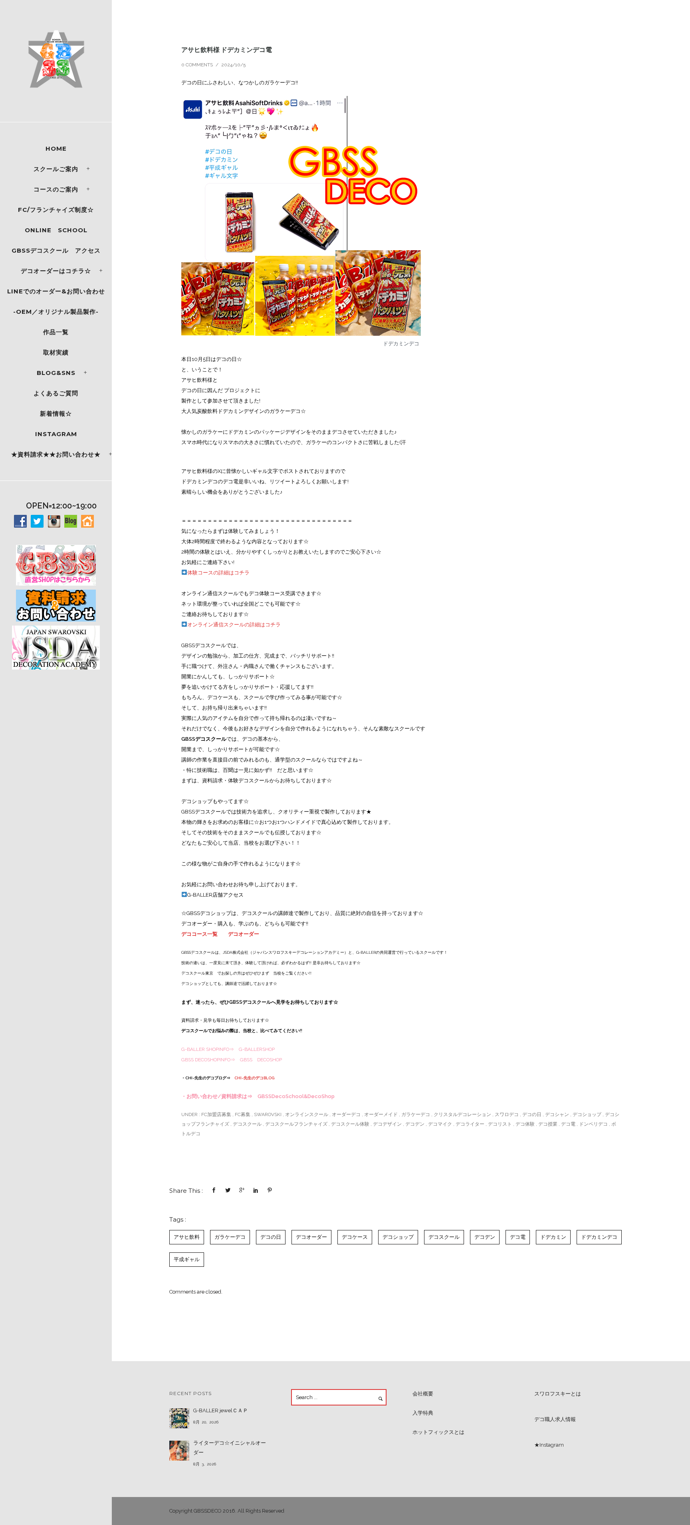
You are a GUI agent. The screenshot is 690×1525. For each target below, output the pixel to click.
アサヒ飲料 (187, 1237)
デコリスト (500, 1124)
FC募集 (242, 1114)
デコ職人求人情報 (555, 1419)
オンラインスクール (306, 1114)
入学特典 (422, 1413)
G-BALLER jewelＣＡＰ (220, 1410)
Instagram (56, 434)
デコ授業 (547, 1124)
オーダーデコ (346, 1114)
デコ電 (568, 1124)
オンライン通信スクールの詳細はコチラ (234, 625)
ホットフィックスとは (438, 1432)
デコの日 (531, 1114)
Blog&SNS (56, 373)
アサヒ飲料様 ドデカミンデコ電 (226, 50)
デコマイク (440, 1124)
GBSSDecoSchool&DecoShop (296, 1096)
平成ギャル (187, 1259)
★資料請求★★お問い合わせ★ (56, 454)
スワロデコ (507, 1114)
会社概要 (422, 1394)
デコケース (355, 1237)
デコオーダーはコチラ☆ (56, 271)
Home (56, 148)
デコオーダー (243, 934)
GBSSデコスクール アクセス (56, 250)
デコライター (470, 1124)
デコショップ (587, 1114)
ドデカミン (553, 1237)
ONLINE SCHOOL (56, 230)
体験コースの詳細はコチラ (218, 573)
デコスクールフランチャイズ (296, 1124)
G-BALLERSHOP (257, 1049)
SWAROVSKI (268, 1114)
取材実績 (56, 352)
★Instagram (549, 1445)
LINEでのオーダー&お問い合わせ (56, 291)
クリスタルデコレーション (462, 1114)
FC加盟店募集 (215, 1114)
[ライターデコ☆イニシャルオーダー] (179, 1451)
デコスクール (247, 1124)
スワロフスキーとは (557, 1394)
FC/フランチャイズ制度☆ (56, 209)
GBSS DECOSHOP (261, 1060)
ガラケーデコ (415, 1114)
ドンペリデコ (593, 1124)
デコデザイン (387, 1124)
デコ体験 (525, 1124)
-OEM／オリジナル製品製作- (56, 311)
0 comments (197, 65)
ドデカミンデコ (599, 1237)
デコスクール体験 (350, 1124)
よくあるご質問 (56, 393)
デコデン (414, 1124)
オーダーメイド (381, 1114)
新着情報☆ (56, 413)
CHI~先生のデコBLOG (254, 1078)
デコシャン (557, 1114)
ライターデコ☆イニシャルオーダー (229, 1447)
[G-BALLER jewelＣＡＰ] (179, 1418)
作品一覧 (56, 332)
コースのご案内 (56, 189)
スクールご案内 (56, 169)
